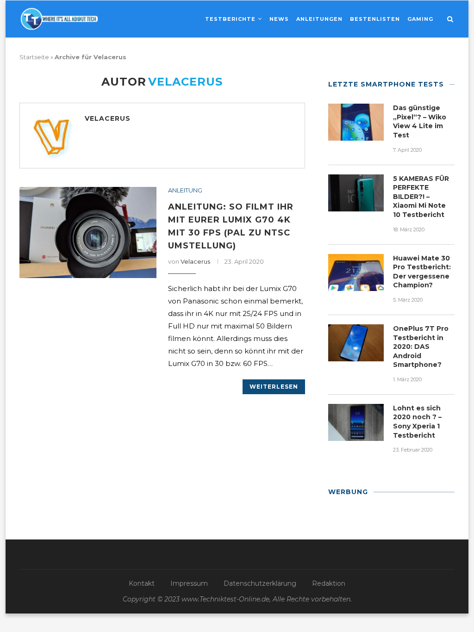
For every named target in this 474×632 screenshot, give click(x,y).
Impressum (189, 583)
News (279, 19)
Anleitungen (319, 19)
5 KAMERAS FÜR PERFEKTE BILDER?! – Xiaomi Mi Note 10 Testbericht (421, 196)
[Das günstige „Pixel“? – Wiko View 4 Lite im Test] (356, 122)
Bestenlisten (375, 19)
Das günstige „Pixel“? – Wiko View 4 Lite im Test (419, 121)
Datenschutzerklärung (260, 583)
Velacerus (108, 118)
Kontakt (142, 583)
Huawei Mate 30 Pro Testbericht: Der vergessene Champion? (422, 272)
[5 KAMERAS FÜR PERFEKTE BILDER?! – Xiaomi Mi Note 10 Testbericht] (356, 192)
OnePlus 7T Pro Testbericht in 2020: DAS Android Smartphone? (421, 346)
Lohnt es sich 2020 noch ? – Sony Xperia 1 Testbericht (417, 422)
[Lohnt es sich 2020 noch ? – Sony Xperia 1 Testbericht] (356, 422)
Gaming (420, 19)
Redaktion (328, 583)
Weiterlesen (273, 386)
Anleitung (185, 190)
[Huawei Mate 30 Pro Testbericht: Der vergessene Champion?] (356, 272)
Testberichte (230, 19)
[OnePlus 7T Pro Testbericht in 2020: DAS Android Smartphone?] (356, 342)
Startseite (34, 57)
